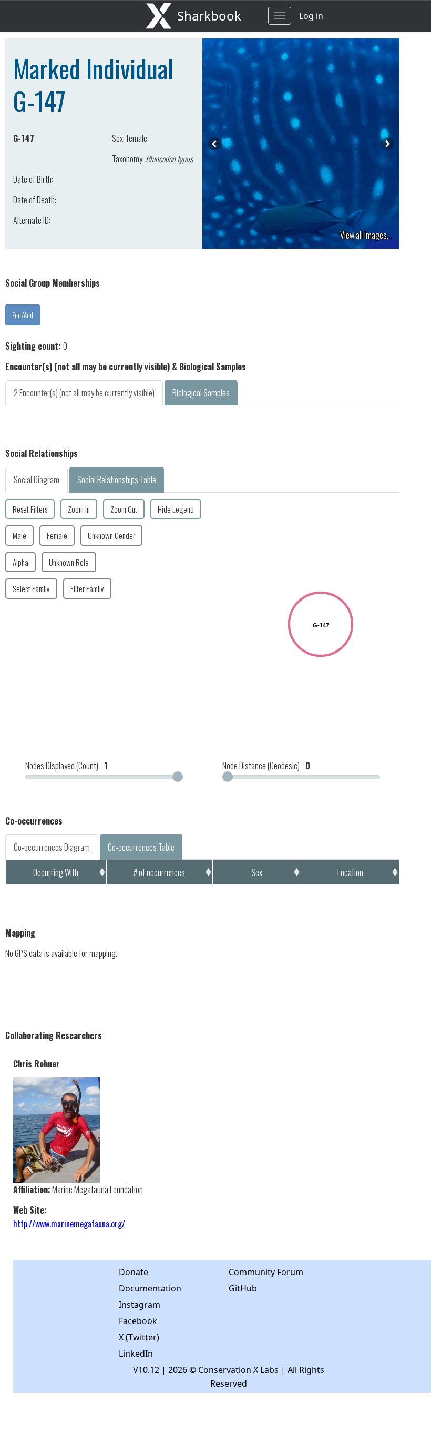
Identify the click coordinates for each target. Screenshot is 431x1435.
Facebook (138, 1321)
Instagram (139, 1304)
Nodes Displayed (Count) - (66, 765)
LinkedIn (136, 1353)
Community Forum (266, 1272)
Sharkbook (209, 15)
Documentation (150, 1288)
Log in (311, 16)
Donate (133, 1272)
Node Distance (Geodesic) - (266, 765)
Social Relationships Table (116, 479)
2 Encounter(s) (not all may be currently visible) (84, 392)
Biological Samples (201, 392)
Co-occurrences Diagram (52, 847)
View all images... (366, 235)
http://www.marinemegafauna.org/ (69, 1223)
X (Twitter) (139, 1337)
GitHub (243, 1288)
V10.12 (146, 1370)
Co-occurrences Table (141, 847)
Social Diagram (36, 479)
